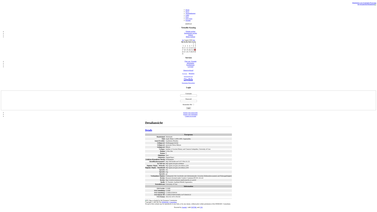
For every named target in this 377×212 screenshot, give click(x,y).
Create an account (190, 116)
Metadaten (191, 73)
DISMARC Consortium (169, 202)
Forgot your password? (190, 113)
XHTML (194, 207)
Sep (194, 40)
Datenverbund (188, 70)
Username (188, 93)
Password (189, 99)
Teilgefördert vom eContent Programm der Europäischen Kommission (364, 3)
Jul (183, 40)
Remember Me (187, 104)
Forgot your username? (190, 114)
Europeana (184, 73)
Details (148, 130)
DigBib (188, 79)
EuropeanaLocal (188, 76)
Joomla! (184, 207)
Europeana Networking (188, 83)
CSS (201, 207)
